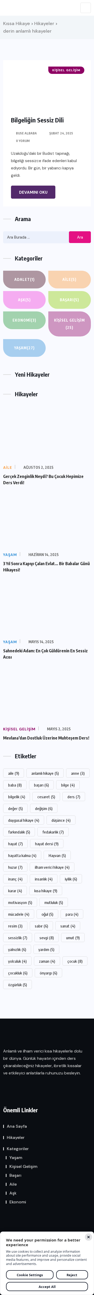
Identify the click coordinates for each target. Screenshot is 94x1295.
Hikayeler (16, 1137)
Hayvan (57, 855)
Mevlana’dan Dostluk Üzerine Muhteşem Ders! (46, 738)
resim (15, 926)
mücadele (18, 914)
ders (73, 796)
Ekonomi (24, 320)
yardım (46, 949)
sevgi (46, 937)
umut (73, 937)
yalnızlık (17, 949)
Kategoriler (18, 1148)
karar (15, 890)
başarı (41, 785)
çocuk (75, 961)
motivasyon (20, 902)
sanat (67, 926)
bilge (68, 785)
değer (15, 808)
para (72, 914)
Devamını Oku (33, 192)
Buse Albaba (26, 133)
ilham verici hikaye (52, 867)
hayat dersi (46, 843)
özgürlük (17, 984)
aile (13, 773)
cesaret (46, 796)
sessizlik (17, 937)
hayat (15, 843)
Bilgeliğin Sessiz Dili (37, 120)
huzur (15, 867)
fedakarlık (53, 832)
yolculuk (17, 961)
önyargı (48, 973)
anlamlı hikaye (45, 773)
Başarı (69, 300)
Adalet (24, 279)
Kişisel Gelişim (69, 324)
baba (15, 785)
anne (78, 773)
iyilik (71, 879)
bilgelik (16, 796)
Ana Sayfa (17, 1126)
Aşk (24, 300)
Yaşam (24, 348)
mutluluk (53, 902)
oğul (47, 914)
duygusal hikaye (23, 820)
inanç (15, 879)
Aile (69, 279)
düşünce (60, 820)
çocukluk (17, 973)
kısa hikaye (45, 890)
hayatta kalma (22, 855)
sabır (41, 926)
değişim (43, 808)
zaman (47, 961)
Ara (80, 237)
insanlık (43, 879)
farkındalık (19, 832)
